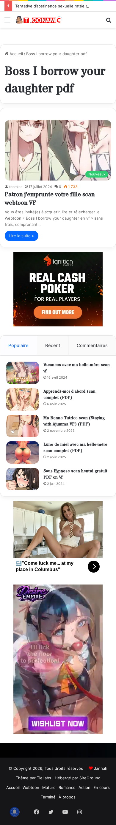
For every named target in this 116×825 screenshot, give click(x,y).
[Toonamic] (38, 20)
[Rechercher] (109, 22)
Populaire (18, 345)
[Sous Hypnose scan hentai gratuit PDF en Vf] (22, 479)
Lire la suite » (21, 235)
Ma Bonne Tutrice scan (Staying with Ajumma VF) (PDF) (74, 421)
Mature (49, 787)
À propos (67, 797)
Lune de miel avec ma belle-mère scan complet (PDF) (75, 448)
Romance (67, 787)
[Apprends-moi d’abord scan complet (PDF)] (22, 399)
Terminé (48, 797)
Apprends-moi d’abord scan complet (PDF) (69, 394)
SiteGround (90, 777)
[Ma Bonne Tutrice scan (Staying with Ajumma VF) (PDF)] (22, 426)
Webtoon (31, 787)
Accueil (15, 53)
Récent (52, 345)
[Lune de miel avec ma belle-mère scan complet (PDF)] (22, 452)
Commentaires (92, 345)
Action (84, 787)
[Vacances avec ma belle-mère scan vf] (22, 373)
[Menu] (7, 22)
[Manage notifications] (14, 812)
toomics (15, 186)
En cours (101, 787)
